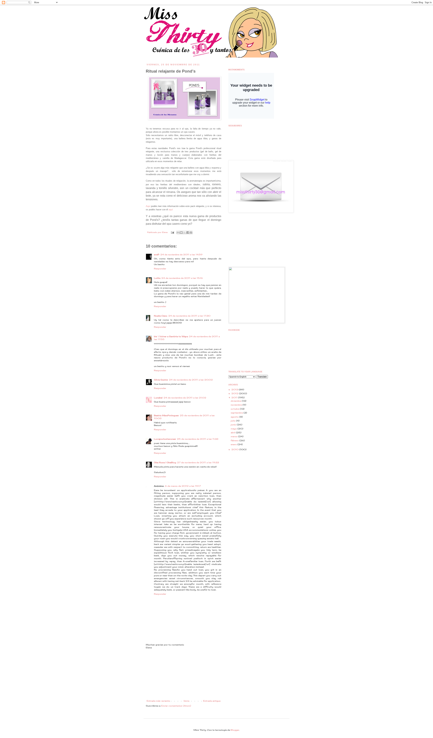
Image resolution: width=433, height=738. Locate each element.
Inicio (186, 701)
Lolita (157, 278)
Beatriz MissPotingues (166, 415)
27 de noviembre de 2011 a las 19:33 (198, 462)
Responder (160, 268)
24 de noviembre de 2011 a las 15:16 (182, 278)
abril (233, 432)
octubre (235, 409)
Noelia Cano (160, 316)
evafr (156, 254)
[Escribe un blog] (181, 232)
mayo (234, 428)
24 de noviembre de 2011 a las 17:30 (189, 316)
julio (233, 420)
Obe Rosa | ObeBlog (165, 462)
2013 (235, 389)
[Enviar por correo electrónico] (178, 232)
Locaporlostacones (165, 439)
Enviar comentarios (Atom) (176, 706)
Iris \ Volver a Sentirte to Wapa (171, 336)
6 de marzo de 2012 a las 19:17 (183, 486)
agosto (235, 417)
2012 (235, 393)
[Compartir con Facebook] (187, 232)
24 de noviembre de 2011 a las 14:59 (181, 254)
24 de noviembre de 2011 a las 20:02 (191, 379)
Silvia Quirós (161, 379)
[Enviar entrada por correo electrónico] (172, 232)
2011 (234, 397)
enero (234, 444)
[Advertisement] (183, 674)
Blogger (235, 730)
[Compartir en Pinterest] (191, 232)
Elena (165, 232)
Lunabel (158, 397)
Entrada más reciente (158, 701)
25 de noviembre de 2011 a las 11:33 (197, 439)
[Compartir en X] (184, 232)
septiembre (237, 412)
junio (234, 424)
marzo (234, 436)
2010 (235, 449)
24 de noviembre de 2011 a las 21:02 (185, 397)
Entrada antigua (211, 701)
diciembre (236, 401)
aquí (171, 209)
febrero (235, 440)
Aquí (148, 206)
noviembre (237, 405)
